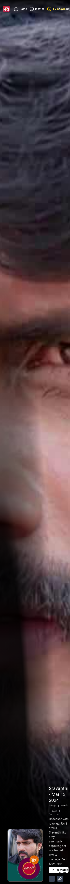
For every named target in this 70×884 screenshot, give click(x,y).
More (59, 864)
